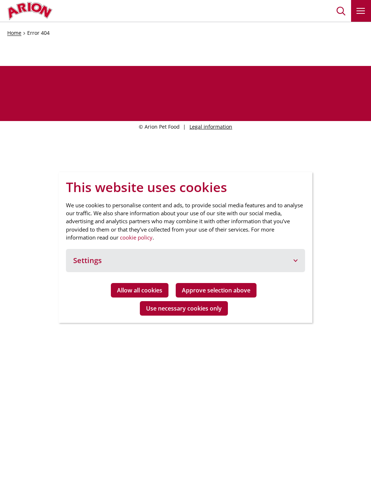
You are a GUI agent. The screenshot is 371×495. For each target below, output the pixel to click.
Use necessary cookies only (184, 308)
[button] (341, 11)
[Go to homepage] (30, 11)
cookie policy (136, 237)
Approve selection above (216, 290)
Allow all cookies (139, 290)
